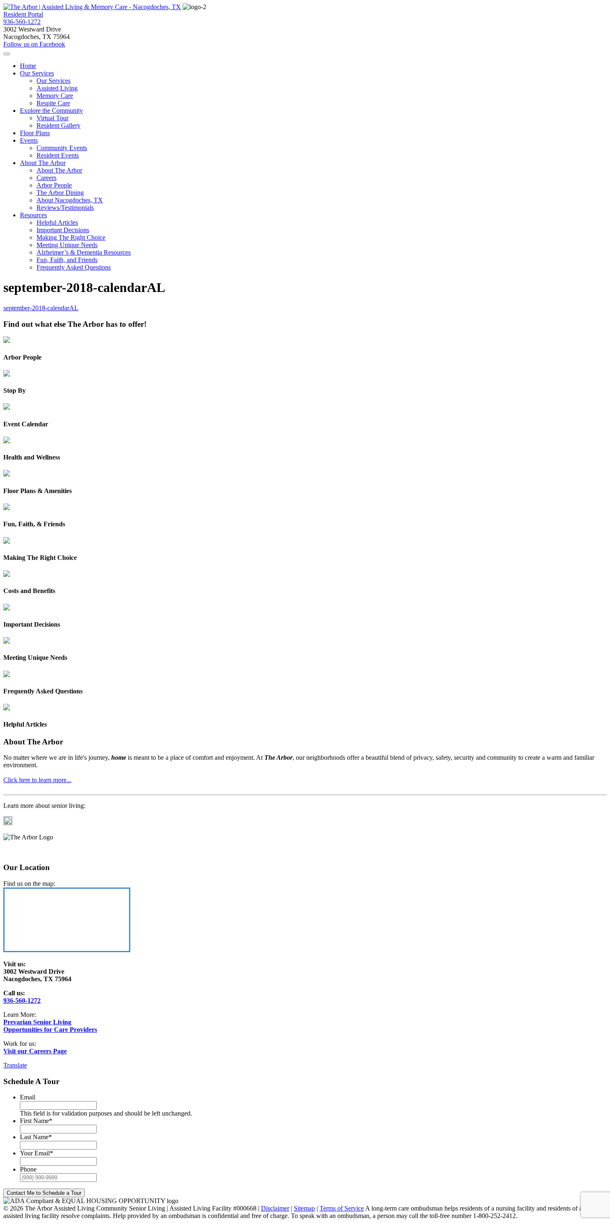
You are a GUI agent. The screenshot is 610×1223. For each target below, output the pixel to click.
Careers (46, 177)
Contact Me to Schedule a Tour (44, 1193)
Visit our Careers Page (35, 1051)
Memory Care (55, 95)
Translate (15, 1065)
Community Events (62, 147)
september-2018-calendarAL (40, 307)
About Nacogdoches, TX (70, 200)
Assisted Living (57, 88)
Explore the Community (51, 110)
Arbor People (54, 185)
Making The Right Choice (71, 237)
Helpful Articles (57, 222)
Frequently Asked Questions (74, 267)
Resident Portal (23, 14)
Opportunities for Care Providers (50, 1029)
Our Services (37, 73)
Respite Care (53, 103)
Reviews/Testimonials (65, 207)
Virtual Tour (52, 118)
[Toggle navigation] (6, 54)
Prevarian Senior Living (37, 1022)
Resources (33, 215)
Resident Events (58, 155)
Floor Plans (35, 132)
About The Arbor (43, 162)
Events (29, 140)
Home (28, 65)
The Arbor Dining (60, 192)
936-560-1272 (22, 21)
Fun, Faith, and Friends (67, 259)
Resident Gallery (59, 125)
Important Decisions (63, 229)
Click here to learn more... (37, 779)
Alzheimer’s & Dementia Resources (84, 252)
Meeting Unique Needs (67, 244)
